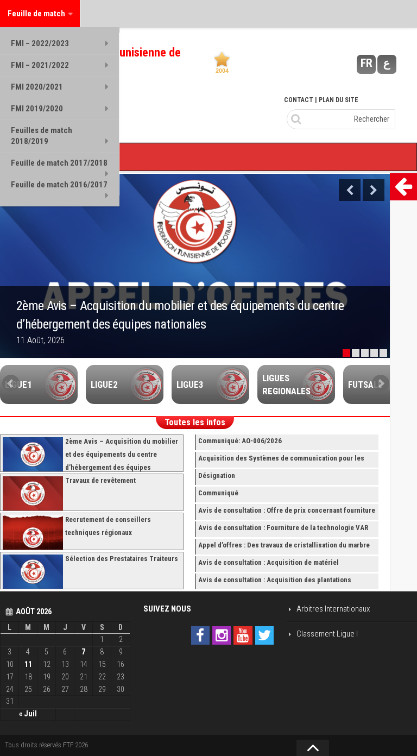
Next (373, 190)
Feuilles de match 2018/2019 (41, 135)
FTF (68, 745)
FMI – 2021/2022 (40, 65)
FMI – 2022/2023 (40, 43)
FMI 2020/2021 (37, 87)
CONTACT (298, 100)
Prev (11, 383)
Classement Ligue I (327, 634)
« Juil (28, 713)
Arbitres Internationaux (333, 609)
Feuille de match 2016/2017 (59, 185)
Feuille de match (36, 13)
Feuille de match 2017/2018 (59, 163)
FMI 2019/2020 (37, 109)
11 (28, 664)
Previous (350, 190)
